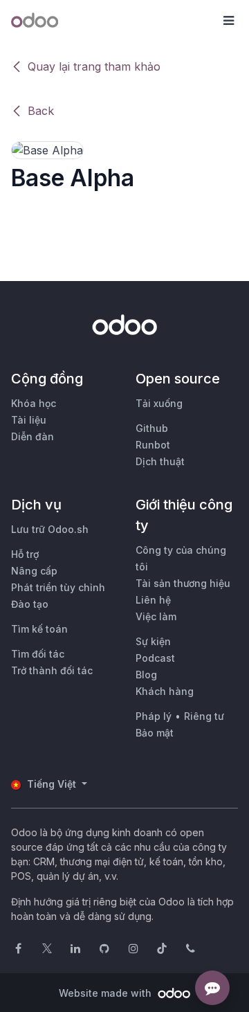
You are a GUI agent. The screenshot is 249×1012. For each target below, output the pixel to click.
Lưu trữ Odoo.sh (50, 529)
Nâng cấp (34, 571)
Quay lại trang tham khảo (94, 66)
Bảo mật (155, 733)
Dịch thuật (160, 461)
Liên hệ (153, 600)
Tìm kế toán (39, 629)
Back (41, 111)
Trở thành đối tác (52, 670)
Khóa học (33, 403)
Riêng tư (204, 716)
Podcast (155, 658)
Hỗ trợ (25, 554)
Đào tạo (29, 604)
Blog (146, 674)
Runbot (153, 445)
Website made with (106, 993)
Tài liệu (28, 420)
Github (152, 428)
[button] (228, 21)
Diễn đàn (32, 436)
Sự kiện (153, 641)
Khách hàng (165, 691)
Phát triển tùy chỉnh (58, 587)
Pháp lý (154, 716)
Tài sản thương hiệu (183, 583)
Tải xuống (159, 403)
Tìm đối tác (37, 654)
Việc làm (156, 616)
